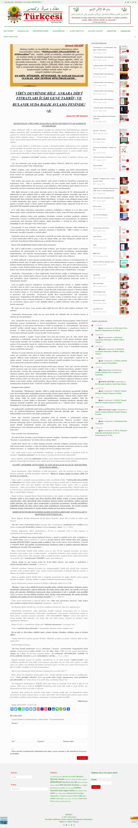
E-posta (41, 741)
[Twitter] (128, 2)
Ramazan (70, 796)
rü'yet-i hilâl (77, 796)
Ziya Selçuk (75, 798)
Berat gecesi (68, 779)
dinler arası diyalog (82, 782)
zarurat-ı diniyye (67, 798)
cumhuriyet (84, 779)
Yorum (15, 723)
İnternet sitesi (68, 741)
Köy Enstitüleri (79, 790)
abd (63, 776)
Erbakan (52, 785)
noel (59, 796)
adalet (66, 776)
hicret (80, 785)
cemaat (73, 779)
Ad (13, 741)
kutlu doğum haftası (66, 790)
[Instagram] (133, 2)
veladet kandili (60, 798)
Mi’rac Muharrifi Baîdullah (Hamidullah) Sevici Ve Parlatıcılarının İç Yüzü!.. (111, 433)
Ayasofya (79, 776)
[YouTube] (131, 2)
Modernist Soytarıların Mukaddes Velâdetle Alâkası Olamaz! (109, 339)
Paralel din (64, 796)
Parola (94, 780)
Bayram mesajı (57, 779)
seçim (84, 796)
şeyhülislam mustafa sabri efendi (62, 801)
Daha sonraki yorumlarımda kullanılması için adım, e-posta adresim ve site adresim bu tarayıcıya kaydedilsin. (48, 752)
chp (76, 779)
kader (63, 788)
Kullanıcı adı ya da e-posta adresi (104, 773)
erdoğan (57, 785)
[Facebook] (125, 2)
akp (70, 776)
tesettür (52, 798)
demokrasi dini (68, 782)
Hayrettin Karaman (71, 785)
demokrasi (56, 781)
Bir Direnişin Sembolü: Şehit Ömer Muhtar (110, 384)
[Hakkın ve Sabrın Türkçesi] (69, 16)
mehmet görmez (62, 793)
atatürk (73, 776)
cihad (79, 779)
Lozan (56, 793)
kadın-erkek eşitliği (70, 788)
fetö (61, 784)
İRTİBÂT (68, 815)
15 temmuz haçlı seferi (56, 776)
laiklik (52, 793)
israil (59, 788)
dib (75, 782)
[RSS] (136, 2)
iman (56, 788)
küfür (85, 790)
